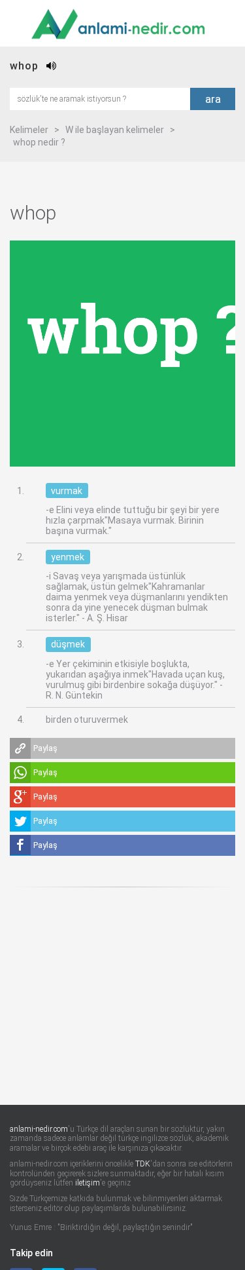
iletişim (87, 1182)
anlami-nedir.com (39, 1129)
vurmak (66, 491)
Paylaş (45, 748)
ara (213, 99)
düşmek (68, 644)
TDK (142, 1163)
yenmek (67, 557)
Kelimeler (29, 130)
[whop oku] (51, 65)
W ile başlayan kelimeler (114, 130)
